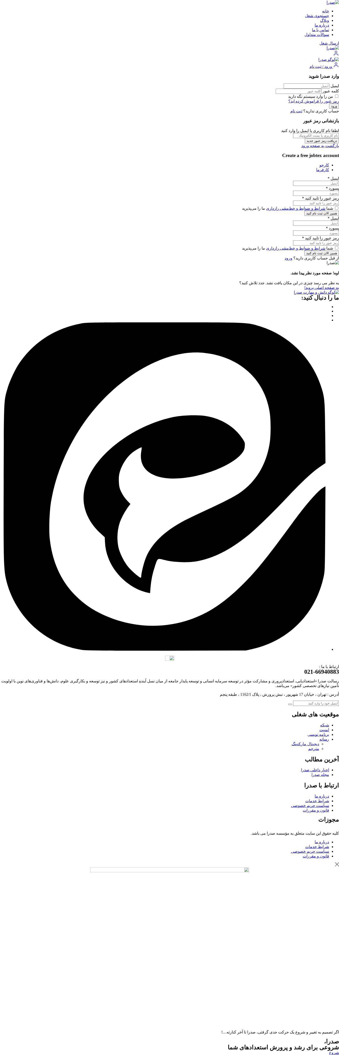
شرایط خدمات (317, 801)
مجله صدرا (320, 774)
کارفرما (322, 170)
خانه (325, 11)
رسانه (324, 739)
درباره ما (322, 25)
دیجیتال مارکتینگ (305, 744)
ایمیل (335, 86)
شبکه (324, 725)
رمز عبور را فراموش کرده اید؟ (313, 101)
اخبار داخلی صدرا (315, 770)
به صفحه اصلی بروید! (321, 287)
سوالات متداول (317, 34)
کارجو (324, 165)
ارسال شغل (329, 43)
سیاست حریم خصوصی (310, 805)
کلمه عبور (331, 91)
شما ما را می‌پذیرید (288, 208)
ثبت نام (296, 111)
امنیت (324, 730)
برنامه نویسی (318, 734)
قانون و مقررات (316, 810)
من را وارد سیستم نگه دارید (311, 96)
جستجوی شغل (317, 16)
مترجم (313, 748)
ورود (288, 258)
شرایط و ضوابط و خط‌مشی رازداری (295, 208)
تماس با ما (320, 30)
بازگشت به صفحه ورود (320, 146)
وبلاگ (324, 20)
